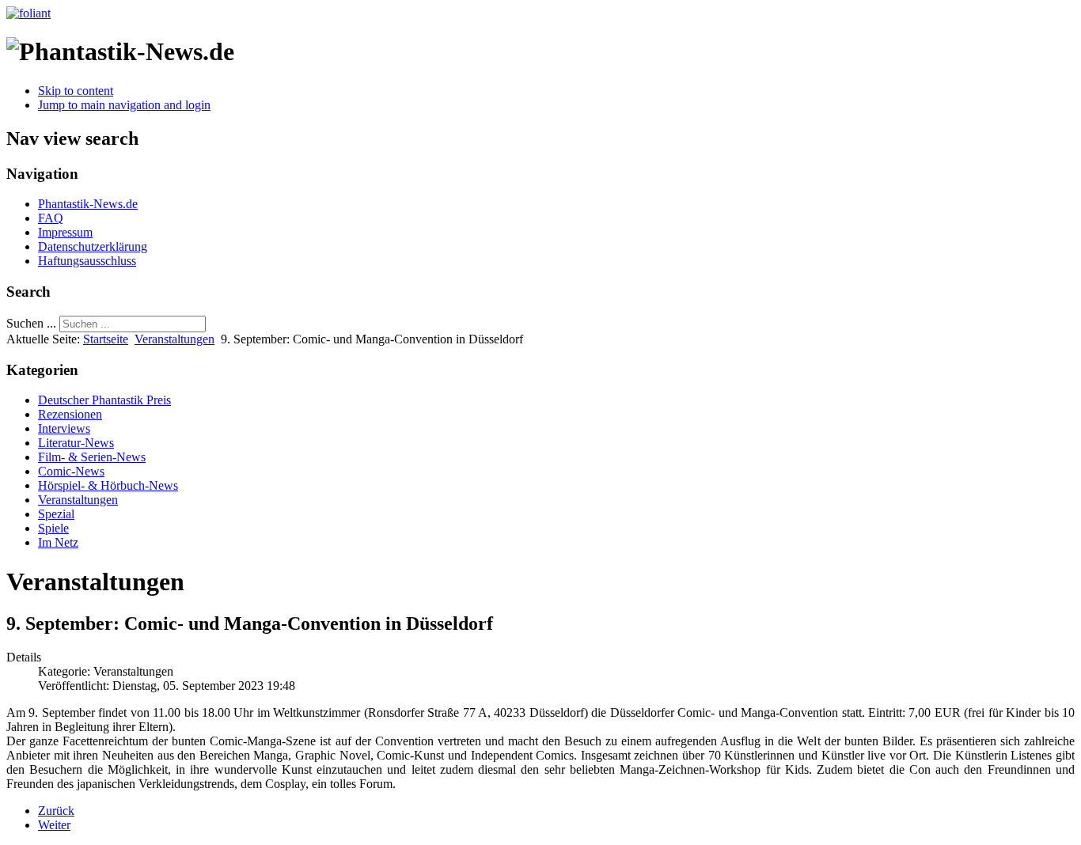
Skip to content (75, 90)
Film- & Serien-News (92, 457)
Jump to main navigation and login (124, 105)
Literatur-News (76, 442)
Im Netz (58, 542)
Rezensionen (70, 414)
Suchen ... (31, 323)
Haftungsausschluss (87, 260)
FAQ (50, 218)
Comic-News (71, 471)
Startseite (105, 339)
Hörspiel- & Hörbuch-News (108, 485)
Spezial (56, 514)
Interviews (64, 428)
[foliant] (28, 13)
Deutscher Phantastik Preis (104, 400)
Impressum (65, 232)
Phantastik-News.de (88, 203)
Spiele (53, 528)
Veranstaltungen (174, 339)
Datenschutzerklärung (92, 246)
